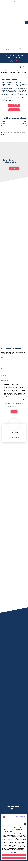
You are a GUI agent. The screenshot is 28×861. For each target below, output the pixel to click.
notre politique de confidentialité (9, 852)
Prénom (3, 357)
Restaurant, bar (8, 70)
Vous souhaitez (3, 375)
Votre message (4, 380)
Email (2, 365)
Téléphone (3, 368)
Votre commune (5, 372)
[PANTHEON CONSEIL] (20, 3)
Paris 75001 (15, 70)
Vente (2, 70)
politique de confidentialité (10, 406)
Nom (2, 361)
